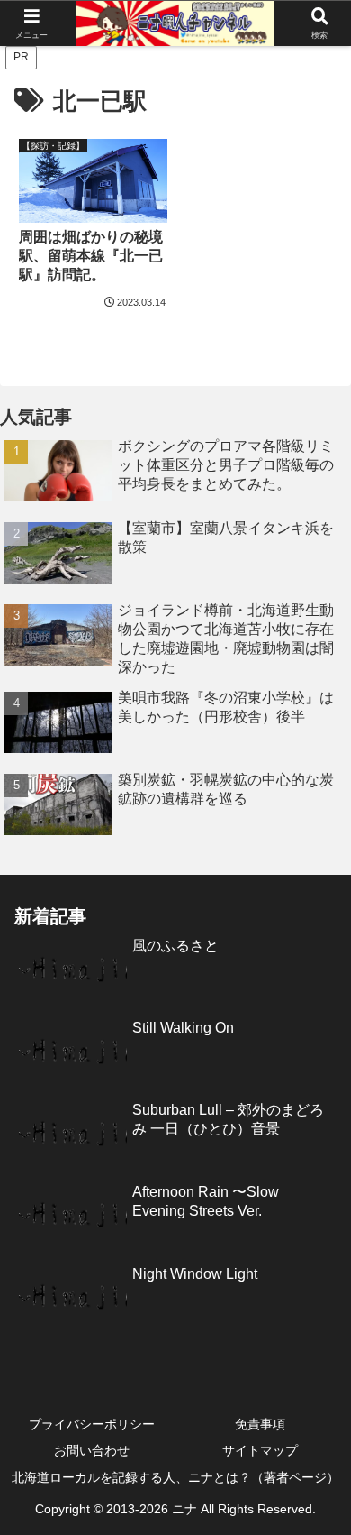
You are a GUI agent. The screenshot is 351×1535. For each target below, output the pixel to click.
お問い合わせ (92, 1450)
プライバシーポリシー (92, 1424)
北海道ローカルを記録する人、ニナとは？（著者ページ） (175, 1477)
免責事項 (260, 1424)
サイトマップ (260, 1450)
